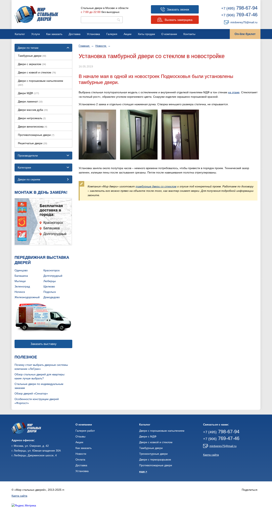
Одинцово (21, 270)
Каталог (20, 34)
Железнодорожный (27, 297)
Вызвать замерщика (178, 19)
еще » (143, 471)
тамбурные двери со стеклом (156, 186)
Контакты (189, 34)
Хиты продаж (146, 34)
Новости (101, 45)
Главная (84, 45)
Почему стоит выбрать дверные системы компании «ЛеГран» (41, 366)
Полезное (26, 357)
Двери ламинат (30, 101)
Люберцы (49, 281)
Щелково (49, 286)
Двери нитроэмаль (32, 118)
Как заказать (54, 34)
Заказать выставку (43, 344)
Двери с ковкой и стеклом (37, 72)
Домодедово (51, 297)
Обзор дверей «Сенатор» (31, 393)
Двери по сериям (29, 179)
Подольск (49, 291)
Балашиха (21, 275)
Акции (127, 34)
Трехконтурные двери (153, 453)
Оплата (80, 459)
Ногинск (20, 291)
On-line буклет (245, 34)
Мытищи (20, 281)
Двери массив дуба (33, 109)
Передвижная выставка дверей (42, 260)
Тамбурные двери (32, 55)
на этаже (234, 92)
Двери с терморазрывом (155, 459)
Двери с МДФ (148, 436)
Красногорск (51, 270)
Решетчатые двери (32, 143)
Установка (93, 34)
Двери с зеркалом (32, 64)
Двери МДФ (28, 93)
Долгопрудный (52, 275)
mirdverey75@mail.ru (243, 22)
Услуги (35, 34)
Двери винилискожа (32, 126)
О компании (169, 34)
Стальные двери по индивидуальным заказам (39, 385)
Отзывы (80, 436)
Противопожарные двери (36, 134)
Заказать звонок (178, 9)
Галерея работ (85, 430)
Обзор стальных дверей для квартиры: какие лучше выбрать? (40, 376)
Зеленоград (22, 286)
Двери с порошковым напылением (40, 82)
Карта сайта (211, 454)
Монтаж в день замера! (41, 192)
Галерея (111, 34)
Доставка (74, 34)
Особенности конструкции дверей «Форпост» (37, 401)
